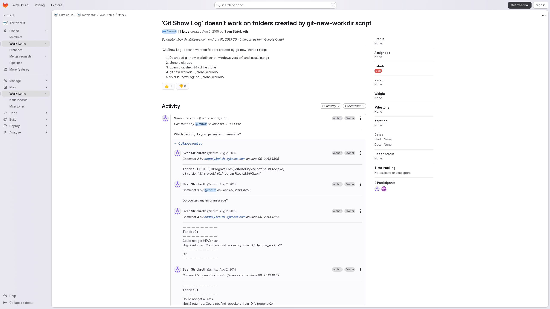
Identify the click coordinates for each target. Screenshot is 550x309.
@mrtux (201, 124)
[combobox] (330, 106)
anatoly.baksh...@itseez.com (224, 159)
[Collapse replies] (174, 143)
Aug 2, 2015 (210, 31)
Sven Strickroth (236, 31)
